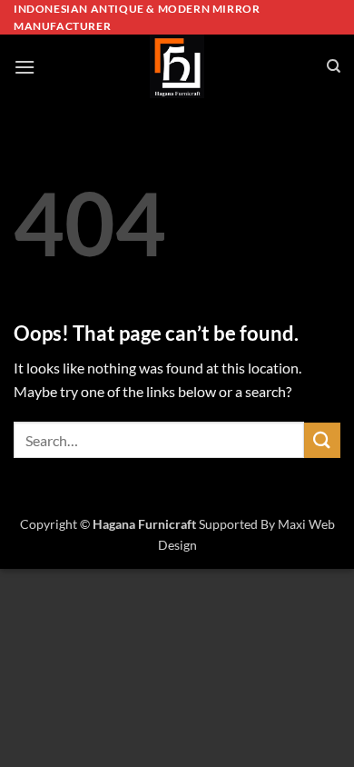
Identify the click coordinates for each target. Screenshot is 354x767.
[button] (24, 67)
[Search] (333, 66)
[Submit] (322, 440)
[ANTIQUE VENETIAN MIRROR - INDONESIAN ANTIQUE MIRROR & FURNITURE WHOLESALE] (177, 66)
